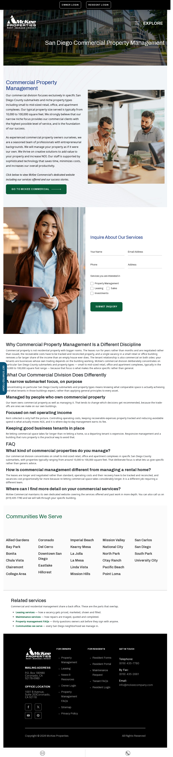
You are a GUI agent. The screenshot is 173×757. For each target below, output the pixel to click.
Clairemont (14, 567)
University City (146, 560)
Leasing (66, 668)
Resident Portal (101, 664)
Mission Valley (114, 540)
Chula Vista (15, 560)
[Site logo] (21, 22)
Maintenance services (28, 616)
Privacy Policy (69, 713)
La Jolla (76, 553)
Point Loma (112, 574)
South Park (143, 553)
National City (113, 547)
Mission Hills (80, 574)
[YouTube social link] (28, 715)
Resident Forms (101, 657)
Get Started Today (3, 378)
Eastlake (45, 565)
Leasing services (25, 612)
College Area (16, 574)
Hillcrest (45, 572)
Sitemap (66, 707)
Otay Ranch (112, 560)
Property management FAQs (32, 621)
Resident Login (98, 5)
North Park (111, 553)
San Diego (143, 547)
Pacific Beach (113, 567)
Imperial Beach (82, 540)
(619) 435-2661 (129, 674)
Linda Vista (79, 567)
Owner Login (70, 5)
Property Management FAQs (69, 696)
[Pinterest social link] (38, 715)
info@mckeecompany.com (136, 685)
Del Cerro (45, 547)
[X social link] (38, 707)
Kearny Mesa (80, 547)
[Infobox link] (38, 692)
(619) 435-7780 (129, 663)
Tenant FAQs (100, 681)
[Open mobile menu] (149, 23)
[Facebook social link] (28, 707)
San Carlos (143, 540)
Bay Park (13, 547)
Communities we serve (29, 626)
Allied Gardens (17, 540)
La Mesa (77, 560)
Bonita (11, 553)
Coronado (46, 540)
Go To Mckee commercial (30, 189)
